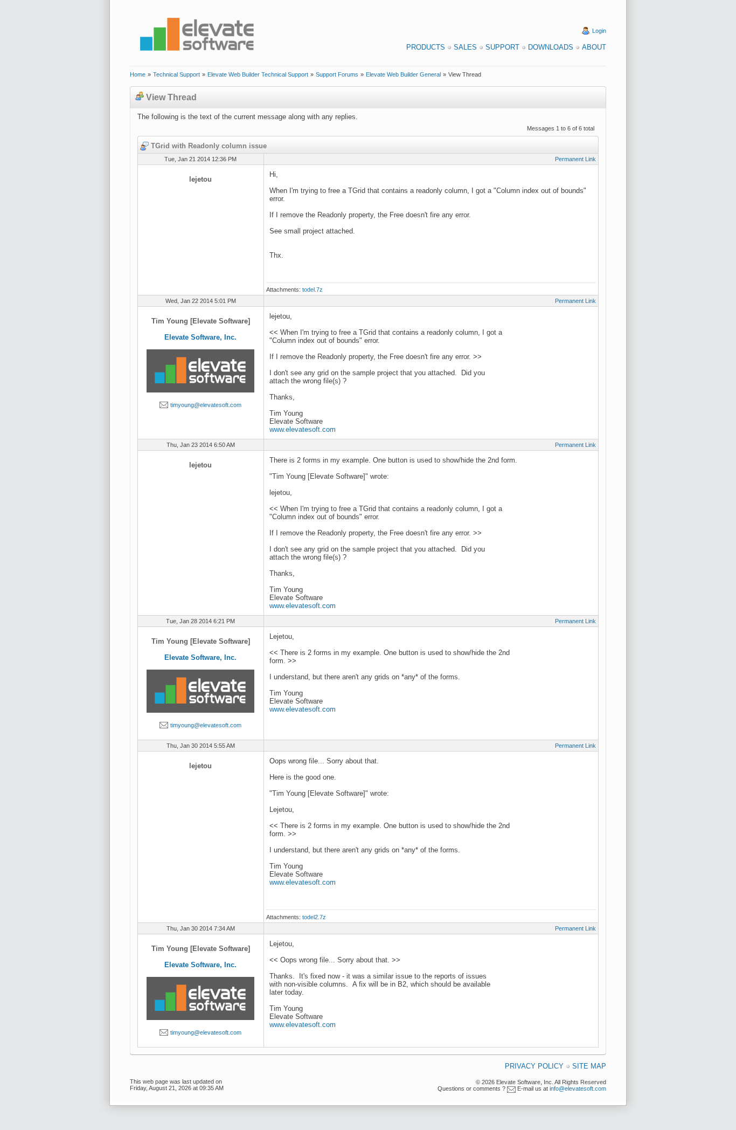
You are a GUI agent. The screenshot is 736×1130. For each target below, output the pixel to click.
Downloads (550, 47)
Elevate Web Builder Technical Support (257, 74)
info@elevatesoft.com (578, 1088)
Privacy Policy (534, 1066)
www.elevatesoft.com (302, 429)
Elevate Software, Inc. (200, 337)
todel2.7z (314, 917)
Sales (465, 47)
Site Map (589, 1066)
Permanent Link (575, 159)
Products (425, 47)
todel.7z (312, 289)
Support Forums (337, 74)
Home (137, 74)
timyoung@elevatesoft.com (205, 405)
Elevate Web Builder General (403, 74)
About (594, 47)
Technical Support (176, 74)
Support (502, 47)
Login (599, 30)
